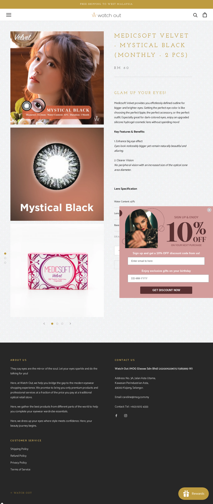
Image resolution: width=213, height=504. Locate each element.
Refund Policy (18, 456)
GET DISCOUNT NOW (166, 290)
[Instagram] (125, 415)
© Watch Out (21, 493)
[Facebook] (116, 415)
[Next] (70, 324)
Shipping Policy (19, 449)
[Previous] (44, 324)
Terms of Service (20, 469)
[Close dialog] (209, 210)
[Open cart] (205, 14)
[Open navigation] (8, 15)
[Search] (195, 15)
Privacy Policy (18, 463)
